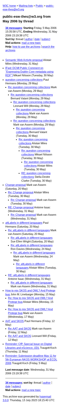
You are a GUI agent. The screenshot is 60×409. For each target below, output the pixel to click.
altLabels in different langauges (23, 222)
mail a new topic (31, 42)
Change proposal (15, 184)
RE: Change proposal (21, 207)
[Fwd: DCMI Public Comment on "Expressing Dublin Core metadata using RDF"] (29, 72)
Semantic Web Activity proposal (24, 60)
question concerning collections (24, 79)
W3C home (9, 5)
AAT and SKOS (14, 321)
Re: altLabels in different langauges (29, 230)
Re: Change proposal (20, 192)
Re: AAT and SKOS (19, 328)
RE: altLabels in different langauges (29, 275)
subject (46, 39)
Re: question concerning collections (29, 87)
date (37, 39)
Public (39, 5)
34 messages (13, 28)
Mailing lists (26, 5)
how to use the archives (26, 46)
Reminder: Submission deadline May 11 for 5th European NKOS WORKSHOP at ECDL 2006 (31, 359)
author (29, 39)
